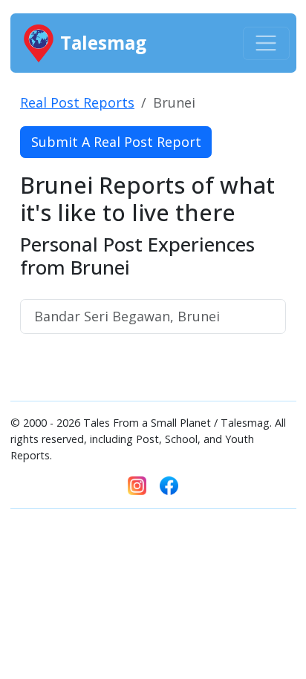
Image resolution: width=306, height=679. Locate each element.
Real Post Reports (77, 102)
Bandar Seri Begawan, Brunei (127, 316)
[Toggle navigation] (266, 43)
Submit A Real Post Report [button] (116, 142)
